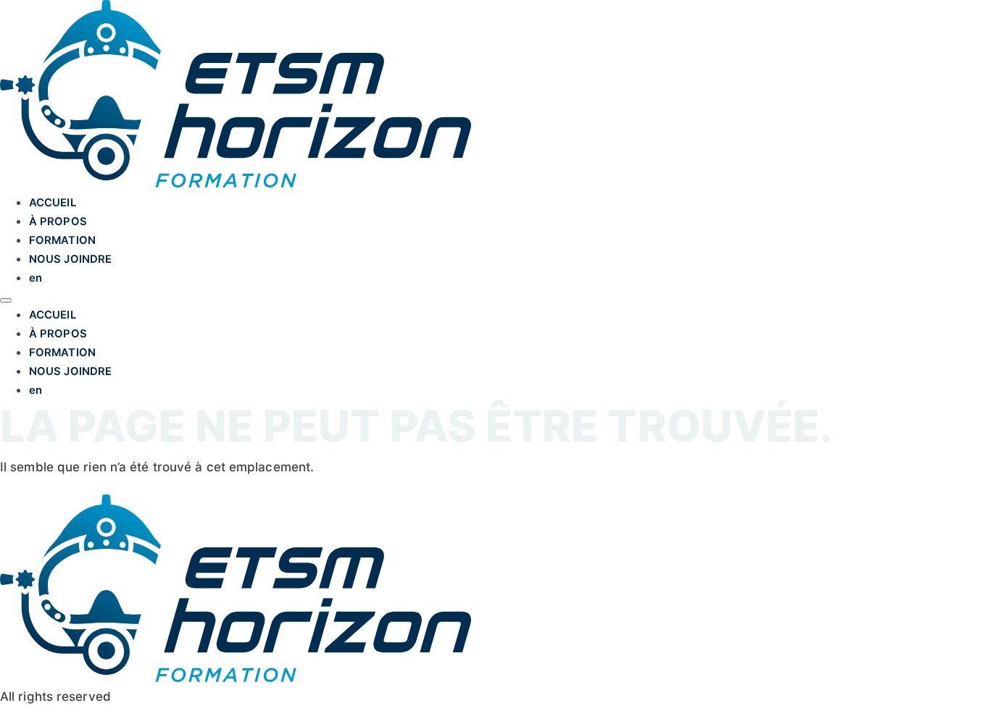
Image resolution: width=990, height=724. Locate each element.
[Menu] (6, 300)
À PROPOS (58, 221)
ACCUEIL (52, 202)
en (35, 278)
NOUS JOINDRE (70, 259)
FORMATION (62, 240)
